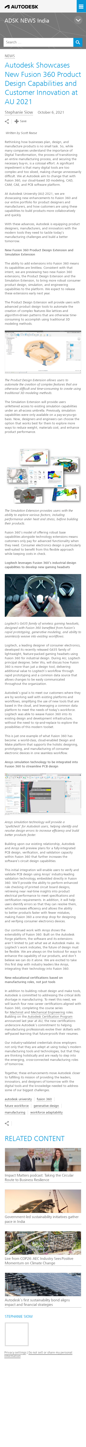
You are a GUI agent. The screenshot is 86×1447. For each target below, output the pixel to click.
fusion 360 (44, 1099)
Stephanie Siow (19, 112)
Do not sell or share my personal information (38, 1354)
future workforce (17, 1106)
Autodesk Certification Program (50, 1017)
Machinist (16, 1012)
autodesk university (18, 1099)
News (10, 56)
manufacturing (15, 1112)
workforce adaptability (46, 1112)
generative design (46, 1106)
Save (23, 121)
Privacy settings (15, 1352)
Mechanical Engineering (48, 1012)
